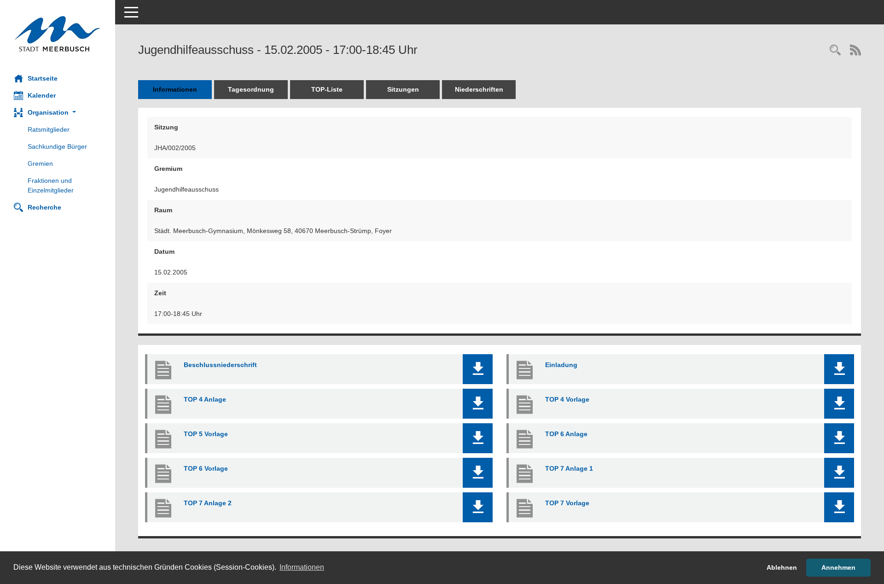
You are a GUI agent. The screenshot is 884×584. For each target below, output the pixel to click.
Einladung (561, 364)
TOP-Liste (327, 89)
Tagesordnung (251, 89)
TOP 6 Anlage (566, 434)
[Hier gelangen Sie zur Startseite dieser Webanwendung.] (57, 34)
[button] (57, 112)
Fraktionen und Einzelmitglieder (51, 185)
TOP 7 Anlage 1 (569, 468)
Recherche (44, 207)
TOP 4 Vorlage (567, 399)
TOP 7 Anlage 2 (208, 503)
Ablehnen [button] (782, 567)
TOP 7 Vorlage (567, 503)
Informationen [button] (301, 567)
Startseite (43, 78)
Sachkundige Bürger (57, 146)
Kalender (42, 95)
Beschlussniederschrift (220, 364)
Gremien (40, 163)
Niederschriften (479, 89)
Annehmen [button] (838, 567)
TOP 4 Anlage (205, 399)
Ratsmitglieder (49, 129)
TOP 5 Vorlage (206, 434)
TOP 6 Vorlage (206, 468)
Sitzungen (403, 89)
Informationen (175, 89)
